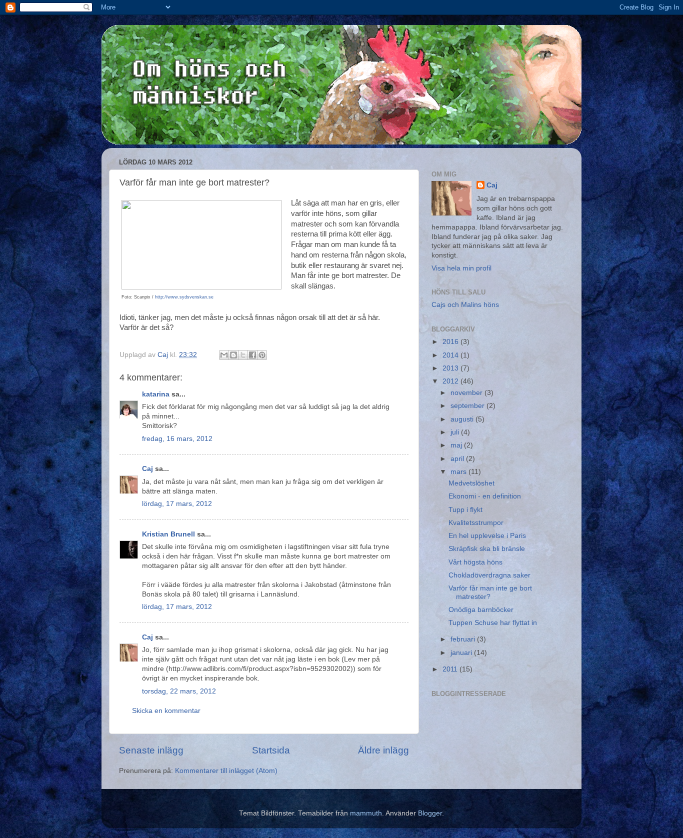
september (468, 406)
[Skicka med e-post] (224, 355)
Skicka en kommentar (166, 710)
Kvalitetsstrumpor (476, 522)
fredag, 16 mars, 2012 (177, 438)
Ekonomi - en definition (484, 496)
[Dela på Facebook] (253, 355)
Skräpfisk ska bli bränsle (486, 548)
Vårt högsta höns (475, 562)
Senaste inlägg (151, 750)
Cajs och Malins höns (465, 304)
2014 (451, 355)
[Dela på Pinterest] (262, 355)
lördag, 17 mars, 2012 (177, 504)
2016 (451, 342)
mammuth (366, 813)
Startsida (271, 750)
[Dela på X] (243, 355)
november (467, 392)
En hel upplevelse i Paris (487, 536)
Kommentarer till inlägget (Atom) (226, 770)
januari (462, 652)
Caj (147, 468)
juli (455, 432)
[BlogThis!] (233, 355)
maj (457, 445)
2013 (451, 368)
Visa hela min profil (462, 268)
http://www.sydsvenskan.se (184, 297)
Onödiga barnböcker (481, 610)
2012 (451, 381)
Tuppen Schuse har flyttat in (492, 622)
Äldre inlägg (383, 750)
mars (459, 472)
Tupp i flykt (465, 510)
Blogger (430, 813)
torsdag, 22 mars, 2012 (179, 691)
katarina (156, 394)
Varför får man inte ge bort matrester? (490, 592)
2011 (451, 669)
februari (463, 639)
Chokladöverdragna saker (489, 575)
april (458, 458)
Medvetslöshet (471, 483)
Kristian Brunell (168, 534)
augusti (463, 419)
